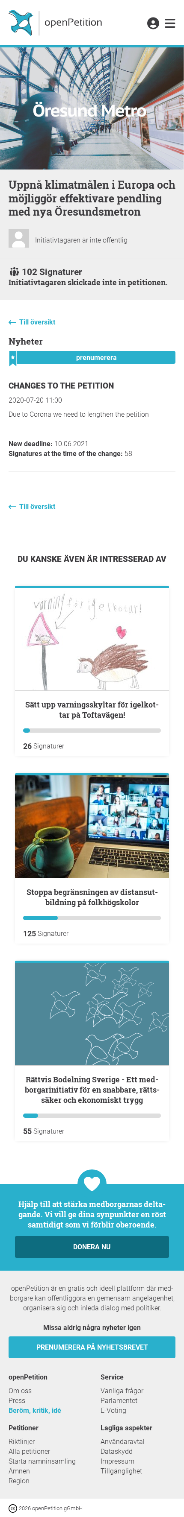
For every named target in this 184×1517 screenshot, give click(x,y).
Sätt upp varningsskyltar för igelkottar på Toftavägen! (92, 709)
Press (17, 1401)
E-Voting (113, 1410)
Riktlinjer (22, 1442)
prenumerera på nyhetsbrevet (92, 1347)
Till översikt (37, 322)
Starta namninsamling (42, 1461)
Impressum (117, 1461)
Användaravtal (123, 1442)
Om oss (20, 1391)
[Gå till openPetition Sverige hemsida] (56, 22)
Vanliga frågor (122, 1391)
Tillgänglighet (121, 1471)
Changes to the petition (61, 386)
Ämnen (19, 1471)
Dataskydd (117, 1451)
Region (19, 1481)
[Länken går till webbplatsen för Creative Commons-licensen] (14, 1508)
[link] (170, 24)
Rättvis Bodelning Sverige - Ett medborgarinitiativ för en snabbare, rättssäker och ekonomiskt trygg (92, 1089)
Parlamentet (119, 1401)
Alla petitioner (29, 1451)
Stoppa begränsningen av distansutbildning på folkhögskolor (92, 897)
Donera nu (92, 1247)
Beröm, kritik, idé (35, 1410)
